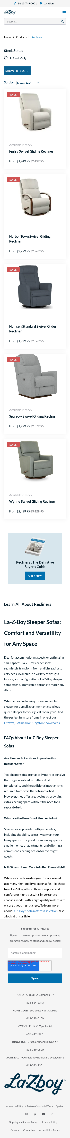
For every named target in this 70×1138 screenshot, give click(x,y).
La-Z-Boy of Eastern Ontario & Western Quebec (39, 1106)
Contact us (29, 1130)
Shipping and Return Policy (23, 1122)
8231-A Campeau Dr (35, 994)
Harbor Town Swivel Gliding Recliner (29, 238)
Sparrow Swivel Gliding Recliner (33, 416)
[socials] (18, 1114)
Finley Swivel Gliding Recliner (31, 151)
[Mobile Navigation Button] (64, 12)
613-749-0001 (35, 1033)
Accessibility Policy (49, 1130)
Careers (15, 1130)
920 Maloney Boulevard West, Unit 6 (35, 1057)
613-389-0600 (35, 1049)
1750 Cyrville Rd (35, 1026)
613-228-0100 (35, 1018)
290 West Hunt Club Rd (35, 1010)
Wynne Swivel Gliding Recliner (32, 501)
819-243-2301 (35, 1065)
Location (48, 3)
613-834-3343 (35, 1002)
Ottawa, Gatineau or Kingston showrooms (32, 723)
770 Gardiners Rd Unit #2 (35, 1041)
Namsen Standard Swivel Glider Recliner (32, 328)
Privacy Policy (49, 1122)
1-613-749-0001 (27, 3)
